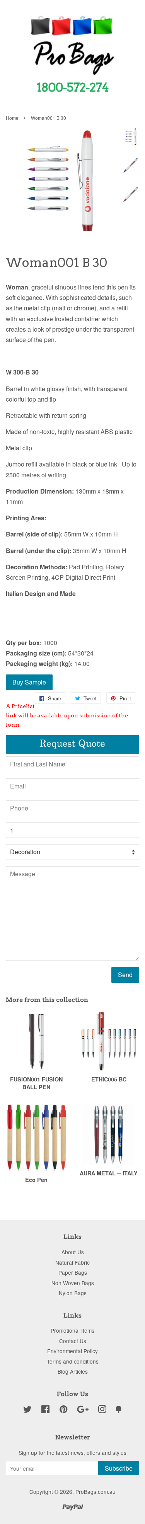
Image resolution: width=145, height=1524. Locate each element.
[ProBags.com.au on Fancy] (119, 1410)
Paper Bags (72, 1272)
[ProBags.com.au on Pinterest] (63, 1410)
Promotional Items (72, 1330)
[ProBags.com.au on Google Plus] (83, 1410)
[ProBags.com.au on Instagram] (102, 1410)
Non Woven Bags (72, 1283)
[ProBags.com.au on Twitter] (27, 1410)
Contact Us (72, 1341)
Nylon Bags (73, 1293)
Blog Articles (73, 1371)
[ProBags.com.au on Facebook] (45, 1410)
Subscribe (119, 1468)
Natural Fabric (72, 1262)
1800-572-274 (72, 87)
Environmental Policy (72, 1351)
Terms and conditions (73, 1361)
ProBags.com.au (95, 1491)
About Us (72, 1252)
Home (12, 117)
